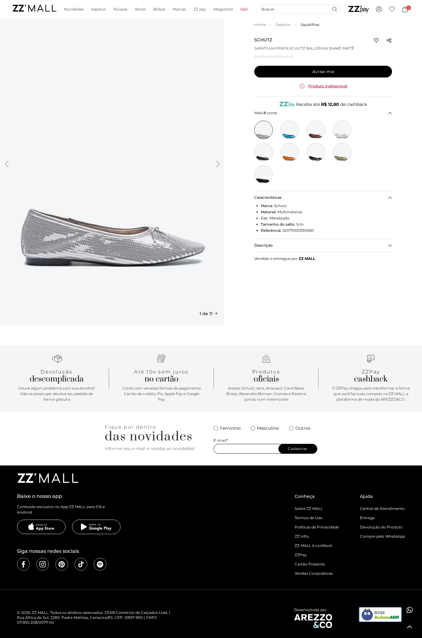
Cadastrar (298, 448)
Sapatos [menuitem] (98, 9)
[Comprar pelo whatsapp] (409, 610)
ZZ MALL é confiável (313, 545)
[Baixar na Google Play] (96, 526)
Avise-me (323, 71)
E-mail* (221, 440)
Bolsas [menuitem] (159, 9)
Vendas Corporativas (314, 573)
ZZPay (301, 555)
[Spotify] (100, 564)
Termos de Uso (309, 517)
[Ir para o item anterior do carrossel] (6, 163)
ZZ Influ (302, 536)
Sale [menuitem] (244, 9)
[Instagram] (42, 564)
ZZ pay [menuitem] (199, 9)
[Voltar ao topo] (409, 626)
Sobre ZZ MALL (309, 508)
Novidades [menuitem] (74, 9)
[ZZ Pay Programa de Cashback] (358, 9)
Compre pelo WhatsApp (382, 536)
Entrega (367, 517)
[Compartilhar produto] (389, 40)
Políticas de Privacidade (317, 527)
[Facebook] (23, 564)
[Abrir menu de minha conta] (379, 9)
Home (260, 24)
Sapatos (283, 24)
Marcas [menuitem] (179, 9)
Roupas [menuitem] (120, 9)
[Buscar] (334, 9)
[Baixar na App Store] (41, 526)
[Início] (34, 9)
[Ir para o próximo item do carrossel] (217, 163)
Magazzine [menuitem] (223, 9)
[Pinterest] (61, 564)
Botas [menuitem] (140, 9)
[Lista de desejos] (392, 9)
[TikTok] (80, 564)
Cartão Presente (310, 564)
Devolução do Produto (381, 527)
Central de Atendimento (382, 508)
